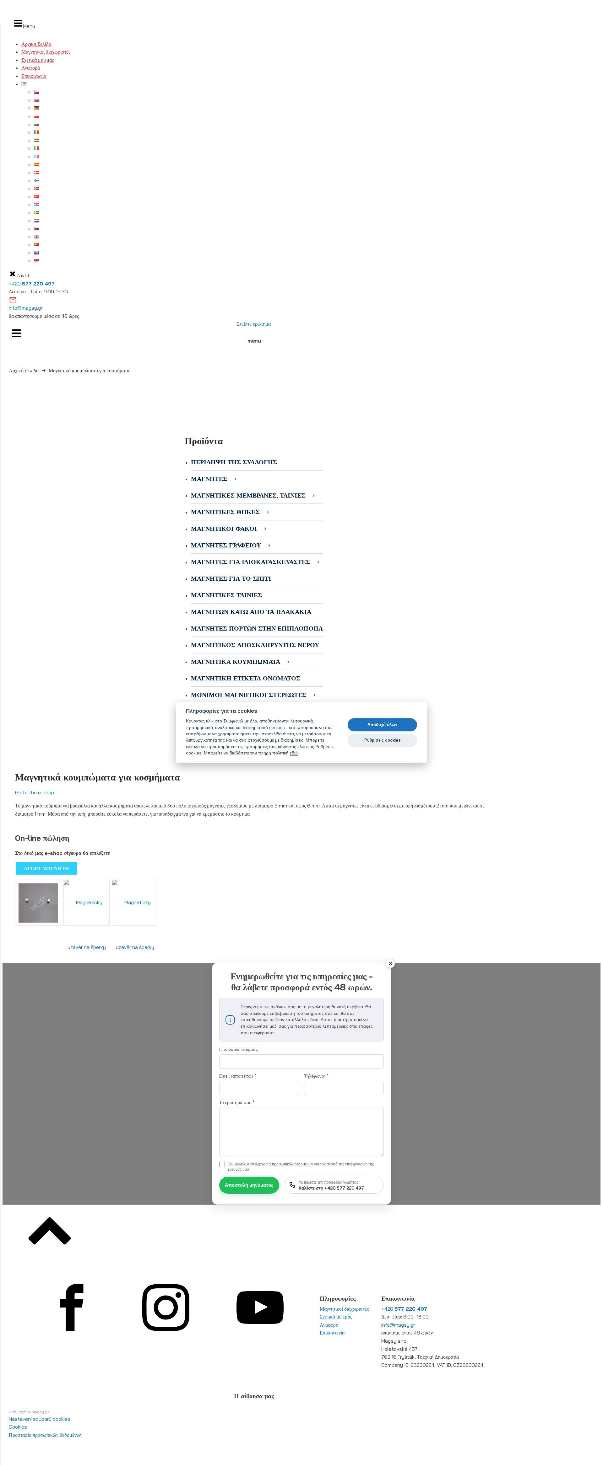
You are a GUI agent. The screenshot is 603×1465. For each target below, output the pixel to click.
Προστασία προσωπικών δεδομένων (45, 1435)
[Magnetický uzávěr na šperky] (38, 903)
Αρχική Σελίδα (36, 44)
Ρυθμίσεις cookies (382, 740)
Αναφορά (30, 68)
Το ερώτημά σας (237, 1102)
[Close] (390, 963)
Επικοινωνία (33, 76)
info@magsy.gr (25, 308)
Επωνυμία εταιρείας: (239, 1049)
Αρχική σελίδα (24, 370)
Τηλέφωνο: (316, 1076)
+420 (32, 283)
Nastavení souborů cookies (39, 1419)
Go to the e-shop (34, 792)
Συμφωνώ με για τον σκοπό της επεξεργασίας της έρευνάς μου (301, 1167)
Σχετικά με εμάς (37, 60)
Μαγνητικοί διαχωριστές (45, 52)
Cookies (18, 1427)
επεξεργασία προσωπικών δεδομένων (282, 1164)
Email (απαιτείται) (238, 1076)
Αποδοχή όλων (382, 724)
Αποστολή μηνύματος (249, 1185)
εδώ (294, 753)
